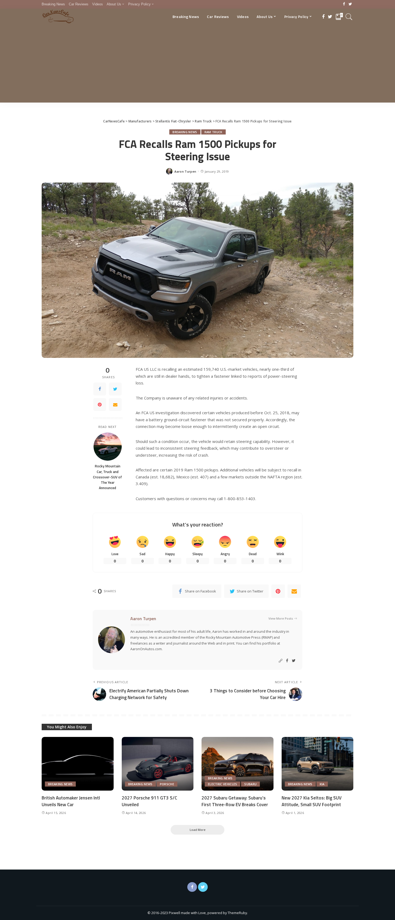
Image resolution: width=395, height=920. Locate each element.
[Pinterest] (99, 404)
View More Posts (280, 618)
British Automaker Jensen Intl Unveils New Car (71, 801)
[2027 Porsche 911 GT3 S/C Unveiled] (158, 764)
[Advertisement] (197, 65)
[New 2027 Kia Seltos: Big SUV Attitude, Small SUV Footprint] (318, 764)
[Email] (115, 404)
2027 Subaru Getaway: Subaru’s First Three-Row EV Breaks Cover (235, 801)
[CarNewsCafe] (58, 17)
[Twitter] (350, 4)
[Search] (349, 17)
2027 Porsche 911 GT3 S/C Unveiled (149, 801)
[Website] (280, 660)
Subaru (250, 784)
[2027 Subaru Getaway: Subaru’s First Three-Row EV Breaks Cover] (238, 764)
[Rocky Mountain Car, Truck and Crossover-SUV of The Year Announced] (108, 446)
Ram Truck (213, 132)
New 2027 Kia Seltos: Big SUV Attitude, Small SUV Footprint (312, 801)
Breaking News (185, 132)
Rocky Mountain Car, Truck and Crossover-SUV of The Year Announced (107, 476)
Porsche (167, 784)
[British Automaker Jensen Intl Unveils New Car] (78, 764)
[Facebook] (344, 4)
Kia (322, 784)
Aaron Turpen (185, 171)
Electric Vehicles (222, 784)
